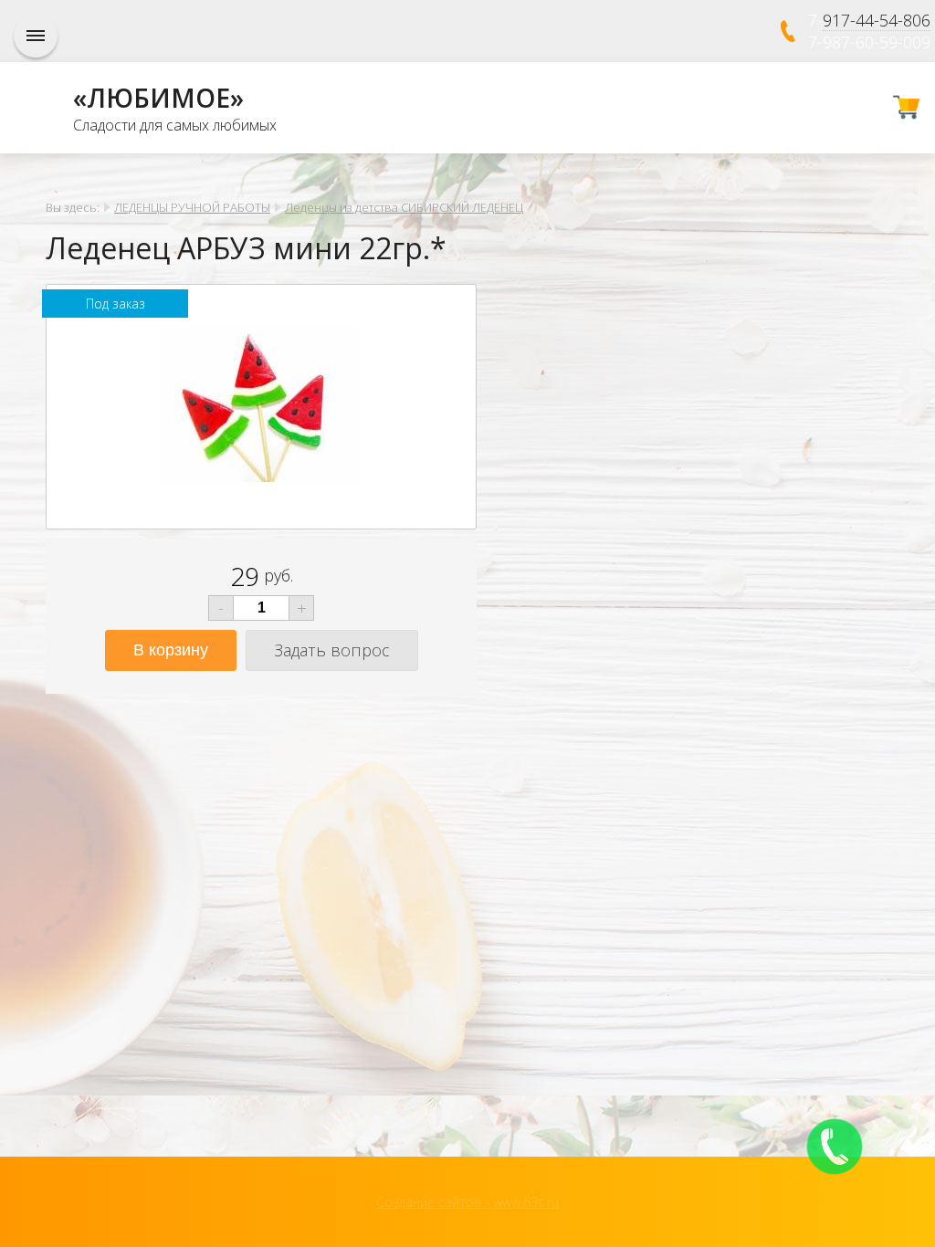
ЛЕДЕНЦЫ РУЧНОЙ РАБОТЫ (192, 207)
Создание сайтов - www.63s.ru (467, 1201)
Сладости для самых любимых (175, 125)
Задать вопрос (332, 650)
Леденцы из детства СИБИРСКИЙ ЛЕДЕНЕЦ (404, 207)
